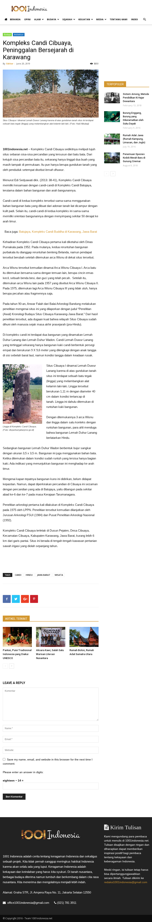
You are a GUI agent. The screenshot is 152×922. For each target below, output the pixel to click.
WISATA (59, 574)
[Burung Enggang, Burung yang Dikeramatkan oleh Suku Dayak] (112, 116)
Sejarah (67, 19)
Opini (27, 19)
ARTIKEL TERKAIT (16, 618)
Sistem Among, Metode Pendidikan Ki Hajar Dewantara (136, 98)
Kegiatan (84, 19)
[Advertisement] (102, 9)
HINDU (29, 574)
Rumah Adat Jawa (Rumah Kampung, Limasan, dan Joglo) (134, 139)
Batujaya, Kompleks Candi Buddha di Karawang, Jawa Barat (58, 231)
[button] (144, 19)
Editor (9, 63)
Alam (37, 19)
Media (100, 19)
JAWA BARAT (43, 574)
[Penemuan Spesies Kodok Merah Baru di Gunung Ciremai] (112, 157)
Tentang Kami (118, 19)
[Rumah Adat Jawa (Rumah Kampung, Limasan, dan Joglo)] (112, 139)
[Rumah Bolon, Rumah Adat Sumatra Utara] (84, 637)
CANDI (18, 574)
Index (134, 19)
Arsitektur (18, 34)
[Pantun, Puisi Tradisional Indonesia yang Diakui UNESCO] (17, 637)
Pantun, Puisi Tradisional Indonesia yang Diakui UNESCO (17, 654)
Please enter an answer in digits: (23, 772)
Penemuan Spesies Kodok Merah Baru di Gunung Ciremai (134, 158)
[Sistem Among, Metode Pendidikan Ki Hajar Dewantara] (112, 97)
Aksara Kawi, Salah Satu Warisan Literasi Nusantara (50, 654)
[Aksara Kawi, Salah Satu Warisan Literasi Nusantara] (50, 637)
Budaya (51, 19)
